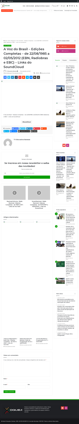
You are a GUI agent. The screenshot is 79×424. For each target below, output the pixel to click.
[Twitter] (8, 77)
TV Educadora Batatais (11, 71)
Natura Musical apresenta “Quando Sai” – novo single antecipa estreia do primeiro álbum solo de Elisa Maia (70, 169)
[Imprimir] (38, 77)
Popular (64, 60)
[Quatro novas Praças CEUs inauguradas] (60, 281)
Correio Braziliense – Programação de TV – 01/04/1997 (42, 340)
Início (24, 6)
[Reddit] (23, 77)
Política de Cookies (58, 10)
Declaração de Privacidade (70, 10)
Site (29, 384)
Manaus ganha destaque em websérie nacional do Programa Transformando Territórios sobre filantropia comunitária (70, 128)
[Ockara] (5, 6)
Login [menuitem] (4, 1)
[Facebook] (5, 77)
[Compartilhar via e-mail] (34, 77)
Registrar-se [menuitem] (10, 1)
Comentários (72, 60)
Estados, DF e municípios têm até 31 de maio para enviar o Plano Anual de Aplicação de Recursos (70, 231)
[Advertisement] (39, 23)
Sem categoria (11, 40)
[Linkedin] (12, 77)
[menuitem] (1, 1)
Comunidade (31, 6)
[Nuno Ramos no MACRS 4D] (60, 105)
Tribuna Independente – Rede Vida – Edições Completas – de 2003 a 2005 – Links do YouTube (10, 341)
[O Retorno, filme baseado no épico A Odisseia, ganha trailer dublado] (60, 112)
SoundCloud (27, 122)
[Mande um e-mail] (17, 71)
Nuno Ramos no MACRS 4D (20, 10)
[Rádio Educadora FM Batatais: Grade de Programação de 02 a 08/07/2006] (27, 279)
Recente (57, 60)
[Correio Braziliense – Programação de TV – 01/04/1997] (43, 279)
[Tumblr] (16, 77)
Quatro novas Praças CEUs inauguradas (70, 280)
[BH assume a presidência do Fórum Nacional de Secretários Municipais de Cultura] (60, 216)
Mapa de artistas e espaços (43, 6)
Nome (5, 378)
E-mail (6, 384)
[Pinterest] (19, 77)
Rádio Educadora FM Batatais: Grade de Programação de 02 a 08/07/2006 (26, 341)
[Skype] (27, 77)
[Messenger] (31, 77)
